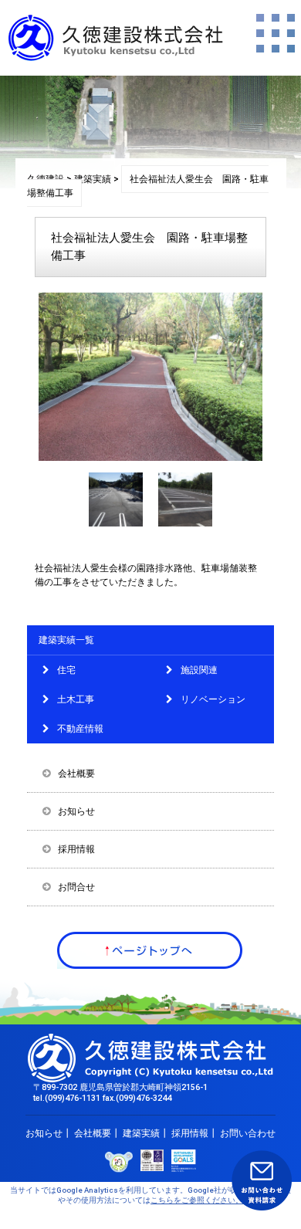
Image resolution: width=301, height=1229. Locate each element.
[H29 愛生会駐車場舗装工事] (185, 523)
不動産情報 (80, 728)
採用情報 (76, 849)
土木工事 (75, 699)
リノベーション (213, 699)
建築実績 (141, 1133)
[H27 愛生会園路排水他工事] (150, 457)
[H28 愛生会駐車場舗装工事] (116, 523)
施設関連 (199, 670)
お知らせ (76, 811)
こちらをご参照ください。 (196, 1200)
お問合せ (76, 887)
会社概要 (76, 773)
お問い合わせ (248, 1133)
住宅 (66, 670)
